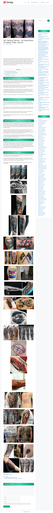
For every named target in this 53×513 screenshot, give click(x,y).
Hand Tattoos (40, 155)
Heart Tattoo (40, 157)
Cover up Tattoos (41, 141)
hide (20, 69)
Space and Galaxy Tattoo (42, 199)
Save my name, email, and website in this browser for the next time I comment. (17, 503)
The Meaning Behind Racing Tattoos (10, 71)
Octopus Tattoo (40, 182)
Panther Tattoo (40, 185)
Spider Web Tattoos (41, 202)
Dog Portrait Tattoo (41, 148)
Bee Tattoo (40, 126)
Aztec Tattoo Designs (41, 123)
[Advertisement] (26, 11)
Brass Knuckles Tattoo (42, 133)
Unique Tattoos (42, 2)
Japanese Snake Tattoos (42, 167)
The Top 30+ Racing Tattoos (10, 75)
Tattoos (39, 205)
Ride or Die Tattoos (41, 192)
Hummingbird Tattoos (41, 161)
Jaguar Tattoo (40, 164)
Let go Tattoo (40, 172)
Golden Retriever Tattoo (42, 154)
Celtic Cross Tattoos (41, 137)
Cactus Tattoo (40, 136)
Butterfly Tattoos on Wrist (42, 134)
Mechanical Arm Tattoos (42, 178)
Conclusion (7, 74)
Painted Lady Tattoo (41, 184)
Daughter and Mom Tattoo (42, 147)
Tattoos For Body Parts (34, 2)
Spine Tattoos (40, 203)
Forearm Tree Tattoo (41, 151)
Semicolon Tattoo (41, 196)
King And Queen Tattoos (42, 168)
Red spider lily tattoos (41, 191)
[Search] (48, 21)
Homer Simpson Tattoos (42, 158)
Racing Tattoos (6, 476)
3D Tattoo (39, 119)
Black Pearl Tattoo (41, 131)
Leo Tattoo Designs (41, 171)
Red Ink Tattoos (40, 189)
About (28, 2)
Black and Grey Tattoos (42, 130)
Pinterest (10, 474)
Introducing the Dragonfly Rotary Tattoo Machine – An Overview (13, 478)
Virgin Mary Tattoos (41, 212)
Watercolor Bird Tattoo (42, 213)
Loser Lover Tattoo (41, 175)
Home (25, 2)
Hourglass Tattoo (41, 160)
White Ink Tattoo (41, 215)
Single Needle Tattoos (41, 198)
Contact (48, 2)
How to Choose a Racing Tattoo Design (10, 73)
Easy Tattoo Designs (41, 150)
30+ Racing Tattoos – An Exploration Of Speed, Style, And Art (43, 75)
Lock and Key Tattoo (41, 174)
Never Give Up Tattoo (41, 179)
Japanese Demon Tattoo (42, 165)
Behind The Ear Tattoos (42, 127)
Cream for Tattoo (41, 143)
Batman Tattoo (40, 124)
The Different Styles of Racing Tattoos (11, 72)
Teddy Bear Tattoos (41, 208)
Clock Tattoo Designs (41, 140)
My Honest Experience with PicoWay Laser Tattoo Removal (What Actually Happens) (43, 42)
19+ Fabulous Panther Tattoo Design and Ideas (10, 477)
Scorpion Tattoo (40, 195)
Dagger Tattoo (40, 144)
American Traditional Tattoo (42, 120)
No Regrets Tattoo (41, 181)
